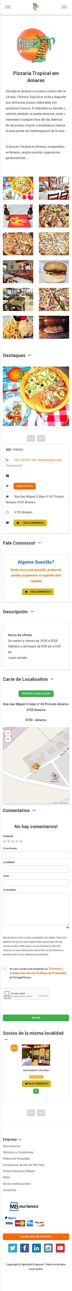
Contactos (9, 1190)
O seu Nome (10, 848)
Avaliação (8, 836)
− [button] (8, 739)
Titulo (6, 876)
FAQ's (6, 1177)
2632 (15, 1048)
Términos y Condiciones (18, 1152)
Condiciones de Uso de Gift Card (23, 1165)
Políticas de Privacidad (51, 973)
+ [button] (8, 732)
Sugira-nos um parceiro (36, 1236)
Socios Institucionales (17, 1183)
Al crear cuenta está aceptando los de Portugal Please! (38, 973)
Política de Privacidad (16, 1158)
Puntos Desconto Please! (19, 1171)
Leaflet (55, 802)
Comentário (9, 890)
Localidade (9, 862)
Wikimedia (64, 802)
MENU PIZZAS (25, 486)
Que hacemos (12, 1146)
